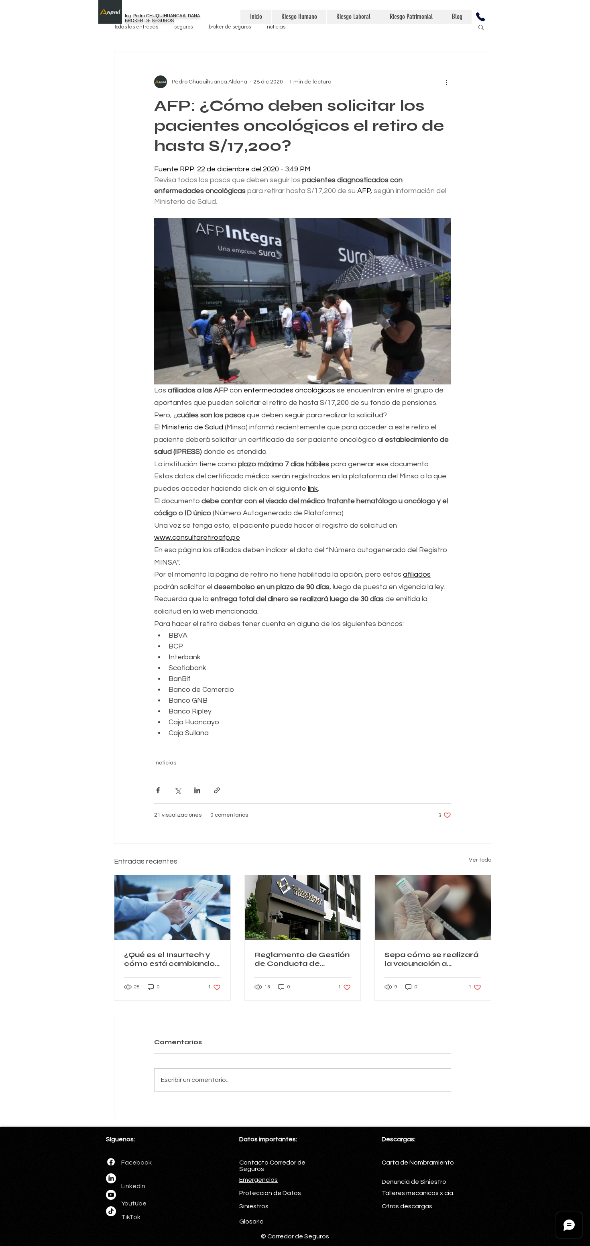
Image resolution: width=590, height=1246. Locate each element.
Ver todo (480, 860)
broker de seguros (230, 27)
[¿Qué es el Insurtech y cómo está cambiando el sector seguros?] (172, 907)
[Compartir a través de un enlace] (217, 790)
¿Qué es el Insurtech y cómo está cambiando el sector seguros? (169, 959)
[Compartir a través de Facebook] (158, 790)
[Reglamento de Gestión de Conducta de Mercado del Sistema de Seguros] (303, 907)
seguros (183, 27)
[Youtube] (111, 1195)
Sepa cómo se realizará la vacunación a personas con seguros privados (431, 959)
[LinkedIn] (111, 1178)
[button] (480, 16)
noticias (276, 27)
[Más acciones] (446, 82)
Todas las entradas (136, 27)
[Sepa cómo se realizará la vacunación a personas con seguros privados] (433, 907)
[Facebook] (111, 1162)
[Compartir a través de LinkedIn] (197, 790)
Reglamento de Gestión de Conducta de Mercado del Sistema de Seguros (302, 959)
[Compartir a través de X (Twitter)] (177, 790)
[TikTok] (111, 1211)
